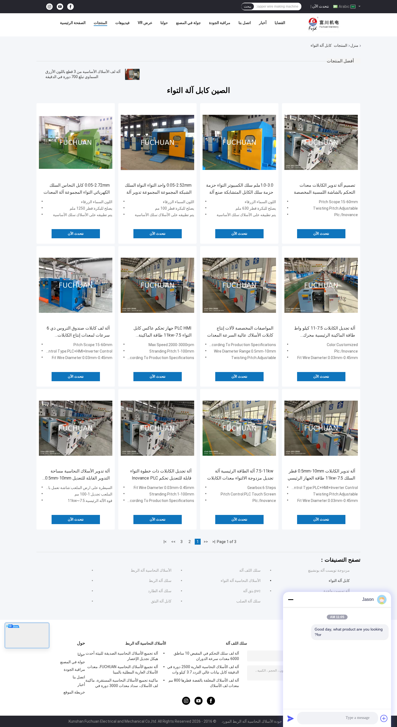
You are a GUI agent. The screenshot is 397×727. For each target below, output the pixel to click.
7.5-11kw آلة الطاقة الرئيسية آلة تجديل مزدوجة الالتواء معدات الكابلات (240, 474)
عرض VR (145, 23)
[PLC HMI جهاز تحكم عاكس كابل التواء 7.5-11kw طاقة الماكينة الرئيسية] (157, 285)
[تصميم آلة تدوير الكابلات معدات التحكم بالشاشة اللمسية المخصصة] (321, 142)
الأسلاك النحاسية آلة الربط (151, 570)
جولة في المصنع (188, 23)
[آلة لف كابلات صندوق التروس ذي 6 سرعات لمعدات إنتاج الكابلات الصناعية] (75, 285)
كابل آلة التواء (339, 580)
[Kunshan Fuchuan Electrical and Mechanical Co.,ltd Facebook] (70, 6)
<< (206, 542)
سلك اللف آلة (250, 570)
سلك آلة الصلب (248, 601)
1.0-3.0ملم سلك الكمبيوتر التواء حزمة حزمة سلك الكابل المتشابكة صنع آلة (239, 189)
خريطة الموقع (74, 692)
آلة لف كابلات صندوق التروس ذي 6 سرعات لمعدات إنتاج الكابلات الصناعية (78, 332)
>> (173, 542)
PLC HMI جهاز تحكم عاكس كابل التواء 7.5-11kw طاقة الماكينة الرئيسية (162, 332)
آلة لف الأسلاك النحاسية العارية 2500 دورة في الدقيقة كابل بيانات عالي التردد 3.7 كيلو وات (203, 669)
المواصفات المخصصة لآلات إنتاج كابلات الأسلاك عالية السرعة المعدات (240, 332)
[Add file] (384, 718)
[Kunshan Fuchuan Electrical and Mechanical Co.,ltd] (324, 24)
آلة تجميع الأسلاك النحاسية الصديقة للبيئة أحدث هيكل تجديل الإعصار (122, 656)
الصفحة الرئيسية (73, 23)
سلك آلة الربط (160, 580)
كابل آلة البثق (161, 601)
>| (165, 542)
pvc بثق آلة (252, 591)
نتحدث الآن (320, 6)
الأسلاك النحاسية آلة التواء (241, 580)
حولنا (164, 23)
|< (213, 542)
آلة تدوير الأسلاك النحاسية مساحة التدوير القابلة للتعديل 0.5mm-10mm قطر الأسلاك (77, 475)
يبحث (247, 6)
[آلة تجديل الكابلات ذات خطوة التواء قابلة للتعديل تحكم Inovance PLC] (157, 428)
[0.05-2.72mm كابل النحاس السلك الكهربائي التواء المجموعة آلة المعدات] (75, 142)
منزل (354, 45)
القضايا (280, 23)
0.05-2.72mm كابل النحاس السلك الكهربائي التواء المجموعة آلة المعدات (76, 189)
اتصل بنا (244, 23)
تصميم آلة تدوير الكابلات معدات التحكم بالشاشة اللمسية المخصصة (324, 189)
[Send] (290, 718)
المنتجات (100, 23)
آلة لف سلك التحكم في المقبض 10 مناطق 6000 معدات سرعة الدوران (206, 656)
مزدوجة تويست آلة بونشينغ (329, 570)
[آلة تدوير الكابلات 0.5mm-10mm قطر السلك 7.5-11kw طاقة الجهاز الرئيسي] (321, 428)
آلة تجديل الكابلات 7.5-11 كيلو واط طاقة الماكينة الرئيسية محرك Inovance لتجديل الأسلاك (324, 332)
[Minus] (290, 599)
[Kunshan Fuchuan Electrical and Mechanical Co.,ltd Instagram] (49, 6)
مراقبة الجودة (219, 23)
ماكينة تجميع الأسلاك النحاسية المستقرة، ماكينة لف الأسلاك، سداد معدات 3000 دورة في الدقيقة (121, 683)
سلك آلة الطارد (159, 591)
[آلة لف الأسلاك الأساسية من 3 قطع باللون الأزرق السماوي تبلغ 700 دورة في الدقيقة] (132, 74)
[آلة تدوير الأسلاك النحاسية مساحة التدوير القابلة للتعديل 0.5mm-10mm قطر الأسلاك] (75, 428)
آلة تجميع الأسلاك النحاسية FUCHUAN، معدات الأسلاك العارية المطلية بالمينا (122, 669)
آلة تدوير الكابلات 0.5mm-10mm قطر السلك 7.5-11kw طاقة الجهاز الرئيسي (321, 474)
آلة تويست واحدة (337, 591)
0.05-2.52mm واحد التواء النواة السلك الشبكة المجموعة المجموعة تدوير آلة (158, 189)
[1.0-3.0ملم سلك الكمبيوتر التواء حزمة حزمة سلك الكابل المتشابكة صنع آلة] (239, 142)
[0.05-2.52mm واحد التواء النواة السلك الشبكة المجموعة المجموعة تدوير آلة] (157, 142)
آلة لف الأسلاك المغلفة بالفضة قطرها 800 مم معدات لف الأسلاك (204, 683)
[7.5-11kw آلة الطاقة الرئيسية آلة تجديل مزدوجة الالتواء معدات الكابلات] (239, 428)
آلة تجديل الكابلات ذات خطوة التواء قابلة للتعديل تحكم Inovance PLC (160, 474)
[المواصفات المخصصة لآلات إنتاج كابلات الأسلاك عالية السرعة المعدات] (239, 285)
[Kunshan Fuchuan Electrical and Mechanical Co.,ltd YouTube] (60, 6)
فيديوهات (122, 23)
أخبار (263, 23)
